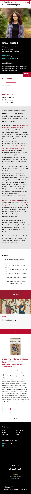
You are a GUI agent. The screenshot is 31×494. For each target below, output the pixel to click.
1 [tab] (13, 331)
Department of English (11, 5)
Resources (18, 432)
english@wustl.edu (15, 478)
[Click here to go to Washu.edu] (8, 488)
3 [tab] (18, 331)
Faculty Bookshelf (20, 430)
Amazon (7, 409)
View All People (27, 74)
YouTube (18, 469)
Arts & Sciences (8, 443)
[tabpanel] (15, 314)
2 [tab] (15, 331)
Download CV (6, 56)
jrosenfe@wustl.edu (11, 82)
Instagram (10, 469)
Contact (18, 434)
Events (4, 432)
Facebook (13, 469)
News (3, 430)
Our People (5, 434)
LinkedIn (20, 469)
